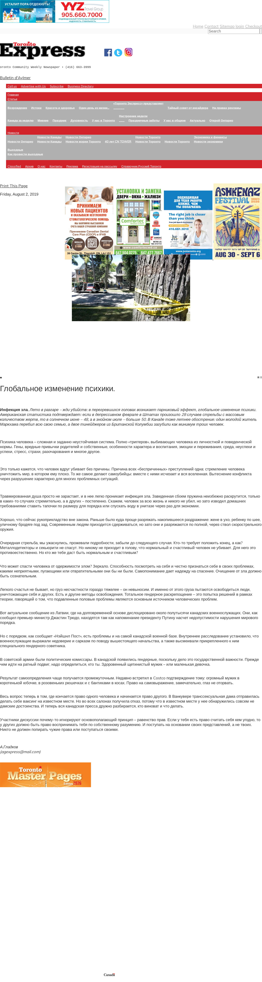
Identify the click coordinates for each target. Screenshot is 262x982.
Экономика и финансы (210, 137)
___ (121, 120)
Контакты (56, 166)
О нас (41, 166)
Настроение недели (133, 116)
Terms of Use (4, 980)
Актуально (197, 120)
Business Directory (81, 86)
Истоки (36, 108)
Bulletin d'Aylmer (15, 77)
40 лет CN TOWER (118, 141)
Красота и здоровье (60, 108)
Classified (14, 166)
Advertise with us (16, 952)
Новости (13, 133)
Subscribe (57, 86)
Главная (13, 94)
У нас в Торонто (103, 120)
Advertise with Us (33, 86)
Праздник (59, 120)
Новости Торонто (148, 137)
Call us (12, 86)
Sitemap (227, 26)
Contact (211, 26)
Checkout (253, 26)
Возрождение (17, 108)
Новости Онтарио (20, 141)
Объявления (11, 913)
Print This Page (14, 185)
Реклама (72, 166)
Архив (29, 166)
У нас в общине (175, 120)
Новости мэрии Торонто (83, 141)
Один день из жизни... (94, 108)
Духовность (79, 120)
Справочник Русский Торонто (141, 166)
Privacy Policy (18, 980)
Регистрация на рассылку (99, 166)
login (240, 26)
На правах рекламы (226, 108)
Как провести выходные (25, 154)
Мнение (43, 120)
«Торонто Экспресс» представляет (138, 103)
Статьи (12, 99)
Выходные (15, 150)
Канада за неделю (21, 120)
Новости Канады (49, 137)
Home (198, 26)
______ (118, 108)
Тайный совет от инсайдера (188, 108)
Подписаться (12, 899)
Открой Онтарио (221, 120)
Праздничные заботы (144, 120)
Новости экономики (208, 141)
